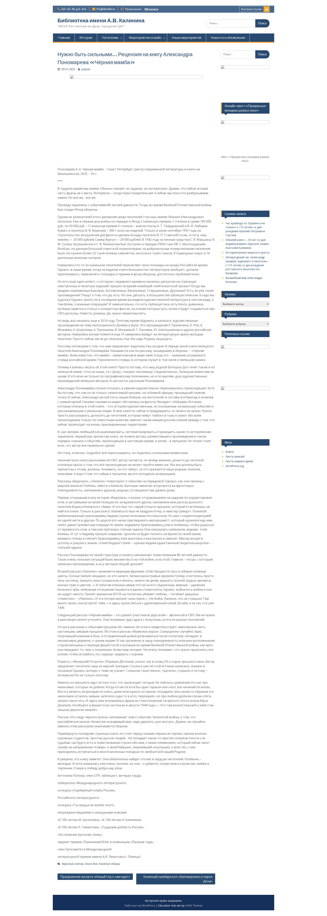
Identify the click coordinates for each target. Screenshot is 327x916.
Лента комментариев (239, 461)
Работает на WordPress (140, 905)
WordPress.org (235, 466)
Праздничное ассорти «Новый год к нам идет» (95, 877)
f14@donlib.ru (105, 9)
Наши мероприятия (186, 38)
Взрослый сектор (72, 864)
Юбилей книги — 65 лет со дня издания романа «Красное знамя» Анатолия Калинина (247, 244)
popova (85, 69)
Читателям (110, 38)
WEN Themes (194, 905)
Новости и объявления (228, 38)
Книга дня (91, 864)
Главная (64, 38)
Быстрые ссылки (251, 9)
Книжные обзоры (109, 864)
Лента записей (235, 456)
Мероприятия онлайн (145, 38)
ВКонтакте (151, 9)
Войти (230, 452)
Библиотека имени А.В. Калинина (101, 20)
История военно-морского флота (247, 252)
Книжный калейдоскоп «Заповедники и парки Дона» (177, 879)
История (85, 38)
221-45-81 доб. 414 (73, 9)
